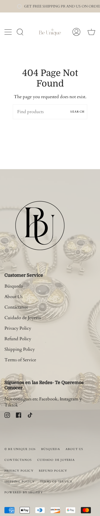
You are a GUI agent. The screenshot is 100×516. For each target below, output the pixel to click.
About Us (13, 297)
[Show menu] (8, 32)
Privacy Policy (17, 328)
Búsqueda (13, 286)
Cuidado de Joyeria (22, 318)
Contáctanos (16, 307)
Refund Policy (17, 339)
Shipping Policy (19, 349)
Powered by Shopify (23, 492)
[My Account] (76, 31)
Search (77, 112)
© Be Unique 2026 (20, 449)
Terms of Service (20, 360)
